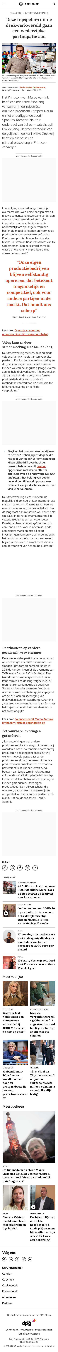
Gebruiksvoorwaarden (29, 1334)
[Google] (4, 1259)
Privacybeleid (26, 1330)
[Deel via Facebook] (20, 868)
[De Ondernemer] (29, 4)
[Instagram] (24, 1259)
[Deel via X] (27, 868)
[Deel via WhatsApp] (12, 868)
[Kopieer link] (5, 868)
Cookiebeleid (12, 1330)
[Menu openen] (4, 4)
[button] (43, 1330)
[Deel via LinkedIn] (35, 868)
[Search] (54, 4)
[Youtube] (30, 1259)
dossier (41, 466)
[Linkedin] (11, 1259)
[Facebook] (17, 1259)
